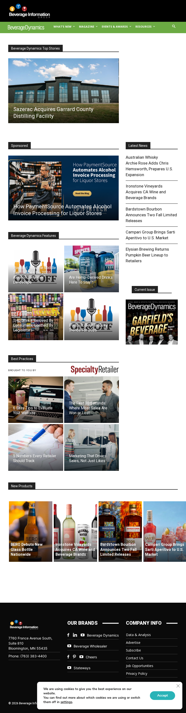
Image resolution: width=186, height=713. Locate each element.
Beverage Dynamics (103, 635)
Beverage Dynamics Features (33, 236)
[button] (174, 27)
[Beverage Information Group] (26, 10)
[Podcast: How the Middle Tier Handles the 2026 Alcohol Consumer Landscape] (35, 269)
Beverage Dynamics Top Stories (35, 48)
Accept (162, 695)
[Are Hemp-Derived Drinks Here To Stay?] (91, 269)
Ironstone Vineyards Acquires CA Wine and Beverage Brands (146, 192)
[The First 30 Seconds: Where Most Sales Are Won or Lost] (91, 399)
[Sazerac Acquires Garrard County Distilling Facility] (63, 90)
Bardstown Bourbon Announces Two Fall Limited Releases (151, 215)
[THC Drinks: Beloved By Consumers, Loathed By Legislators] (35, 316)
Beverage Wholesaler (90, 646)
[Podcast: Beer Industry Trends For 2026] (91, 316)
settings (66, 702)
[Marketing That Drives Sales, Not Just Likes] (91, 447)
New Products (21, 486)
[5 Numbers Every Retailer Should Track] (35, 447)
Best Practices (22, 359)
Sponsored (19, 146)
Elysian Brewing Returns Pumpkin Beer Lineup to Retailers (147, 255)
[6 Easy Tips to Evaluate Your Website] (35, 399)
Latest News (138, 146)
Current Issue (145, 290)
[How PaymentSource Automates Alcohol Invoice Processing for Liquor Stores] (63, 188)
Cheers (91, 657)
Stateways (82, 668)
